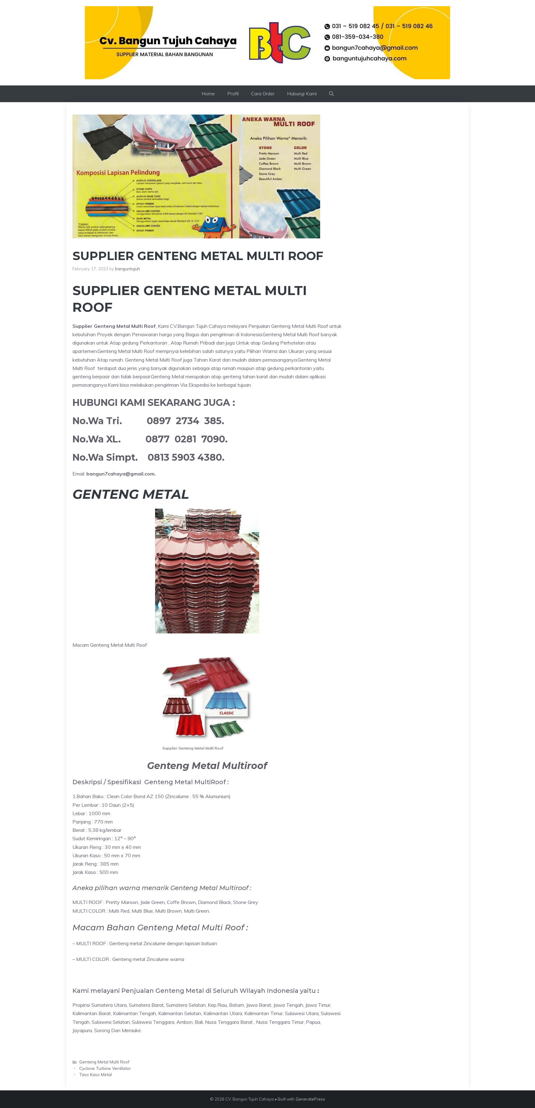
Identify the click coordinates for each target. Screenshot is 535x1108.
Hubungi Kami (302, 94)
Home (208, 94)
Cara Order (263, 94)
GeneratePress (310, 1099)
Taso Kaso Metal (95, 1074)
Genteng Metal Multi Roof (104, 1061)
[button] (331, 93)
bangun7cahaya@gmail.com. (121, 474)
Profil (233, 94)
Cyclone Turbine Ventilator (105, 1068)
